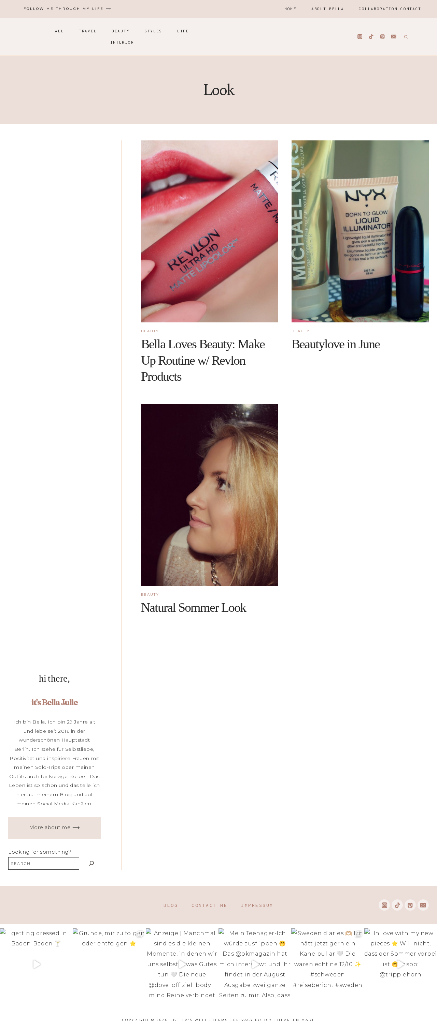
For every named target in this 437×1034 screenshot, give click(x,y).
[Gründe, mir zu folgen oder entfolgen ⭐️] (109, 964)
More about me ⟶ (54, 827)
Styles (153, 31)
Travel (88, 31)
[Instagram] (360, 37)
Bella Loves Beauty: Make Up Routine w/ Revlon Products (203, 360)
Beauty (120, 31)
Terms (220, 1020)
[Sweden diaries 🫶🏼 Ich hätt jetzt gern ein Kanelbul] (327, 964)
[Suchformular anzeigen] (405, 36)
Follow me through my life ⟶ (68, 8)
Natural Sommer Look (193, 607)
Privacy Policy (252, 1020)
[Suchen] (92, 863)
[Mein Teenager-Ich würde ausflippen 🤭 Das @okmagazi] (254, 964)
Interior (122, 42)
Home (290, 8)
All (59, 31)
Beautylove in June (336, 344)
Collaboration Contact (390, 8)
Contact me (209, 905)
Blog (171, 905)
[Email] (394, 37)
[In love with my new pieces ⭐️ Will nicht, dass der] (400, 964)
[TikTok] (371, 37)
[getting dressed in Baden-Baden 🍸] (36, 964)
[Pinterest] (382, 37)
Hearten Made (296, 1020)
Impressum (257, 905)
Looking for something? (39, 852)
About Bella (327, 8)
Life (183, 31)
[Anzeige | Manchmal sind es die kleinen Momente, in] (182, 964)
